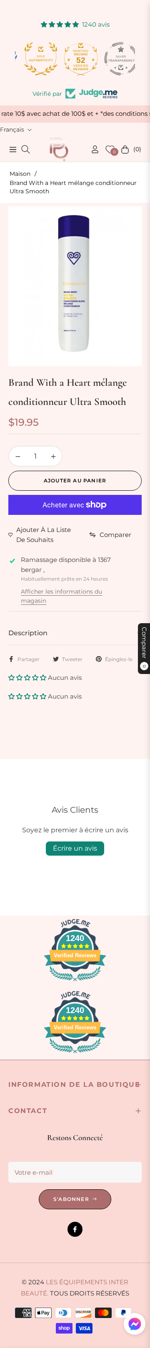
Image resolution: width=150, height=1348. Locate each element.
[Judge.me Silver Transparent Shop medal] (115, 58)
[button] (28, 677)
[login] (92, 149)
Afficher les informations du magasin (61, 596)
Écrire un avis (75, 848)
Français (12, 129)
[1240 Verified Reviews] (75, 982)
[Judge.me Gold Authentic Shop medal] (35, 58)
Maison (20, 173)
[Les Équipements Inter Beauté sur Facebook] (75, 1229)
